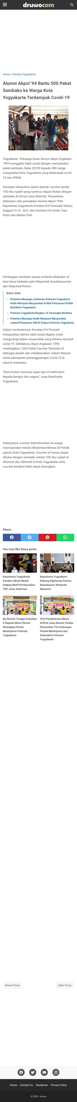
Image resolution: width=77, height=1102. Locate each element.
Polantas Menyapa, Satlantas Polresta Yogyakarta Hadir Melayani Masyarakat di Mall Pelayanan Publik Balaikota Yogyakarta (41, 303)
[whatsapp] (65, 537)
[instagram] (55, 1072)
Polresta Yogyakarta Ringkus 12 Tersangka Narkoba (41, 312)
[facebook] (12, 537)
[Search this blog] (72, 5)
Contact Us (26, 1085)
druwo (43, 1096)
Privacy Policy (59, 1085)
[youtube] (44, 1072)
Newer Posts (12, 985)
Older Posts (64, 985)
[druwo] (38, 5)
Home (13, 1085)
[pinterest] (47, 537)
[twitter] (30, 537)
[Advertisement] (38, 41)
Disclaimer (42, 1085)
